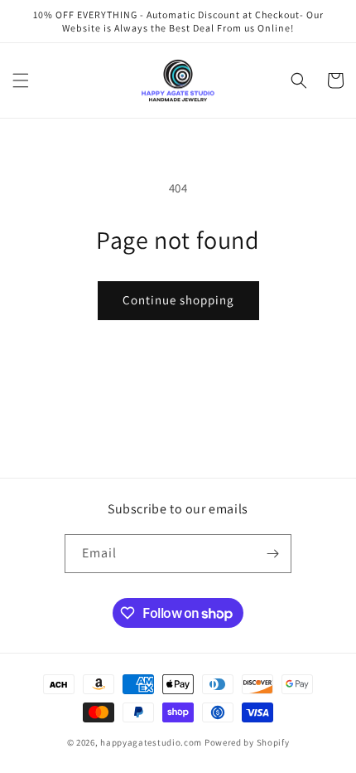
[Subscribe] (272, 553)
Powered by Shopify (247, 742)
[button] (20, 80)
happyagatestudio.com (151, 742)
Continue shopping (178, 300)
